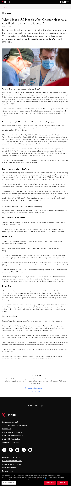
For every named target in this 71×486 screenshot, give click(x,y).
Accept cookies (50, 482)
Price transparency (9, 468)
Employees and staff (10, 422)
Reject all (62, 482)
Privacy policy (7, 471)
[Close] (68, 476)
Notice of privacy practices (12, 464)
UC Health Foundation (11, 439)
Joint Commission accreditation (14, 425)
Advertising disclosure (11, 457)
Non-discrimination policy (12, 461)
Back (6, 7)
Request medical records (12, 432)
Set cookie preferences (8, 482)
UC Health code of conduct (12, 436)
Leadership (6, 429)
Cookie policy (40, 479)
